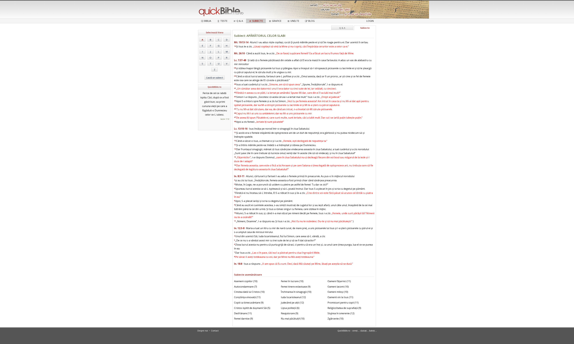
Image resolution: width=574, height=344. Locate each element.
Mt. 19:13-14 (241, 42)
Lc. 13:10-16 (240, 128)
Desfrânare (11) (243, 313)
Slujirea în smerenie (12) (341, 313)
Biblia (207, 21)
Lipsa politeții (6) (290, 308)
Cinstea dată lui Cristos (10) (249, 291)
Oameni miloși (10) (338, 291)
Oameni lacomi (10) (338, 286)
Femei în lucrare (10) (292, 281)
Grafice (276, 21)
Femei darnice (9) (243, 318)
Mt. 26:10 (239, 53)
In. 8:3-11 (239, 176)
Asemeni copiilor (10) (245, 281)
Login (370, 21)
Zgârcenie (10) (336, 318)
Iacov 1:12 (224, 119)
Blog (311, 21)
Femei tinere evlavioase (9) (295, 286)
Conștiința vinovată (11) (247, 297)
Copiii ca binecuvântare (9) (249, 302)
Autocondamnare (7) (245, 286)
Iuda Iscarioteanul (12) (293, 297)
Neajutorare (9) (289, 313)
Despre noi (202, 330)
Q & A (239, 21)
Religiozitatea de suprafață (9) (344, 308)
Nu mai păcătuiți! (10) (292, 318)
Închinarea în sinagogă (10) (296, 291)
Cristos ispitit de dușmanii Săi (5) (252, 308)
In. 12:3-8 (239, 228)
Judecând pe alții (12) (292, 302)
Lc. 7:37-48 (240, 60)
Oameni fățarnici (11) (339, 281)
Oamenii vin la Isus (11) (340, 297)
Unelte (294, 21)
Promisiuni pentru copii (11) (343, 302)
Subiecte (257, 21)
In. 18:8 (238, 263)
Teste (223, 21)
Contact (215, 330)
